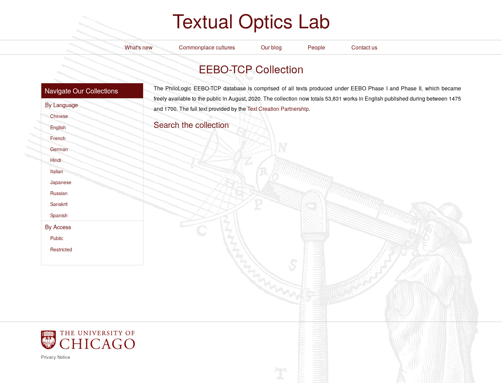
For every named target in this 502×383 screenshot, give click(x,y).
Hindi (55, 160)
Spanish (59, 215)
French (58, 138)
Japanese (60, 182)
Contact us (364, 47)
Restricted (61, 249)
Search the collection (191, 124)
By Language (61, 105)
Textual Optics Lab (251, 20)
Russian (59, 193)
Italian (56, 171)
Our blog (271, 47)
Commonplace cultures (207, 47)
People (316, 47)
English (58, 127)
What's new (139, 47)
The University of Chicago (88, 339)
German (59, 149)
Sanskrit (59, 204)
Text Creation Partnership (278, 109)
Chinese (59, 116)
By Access (58, 227)
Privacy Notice (55, 357)
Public (56, 238)
